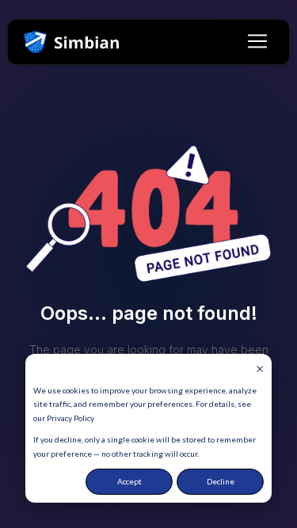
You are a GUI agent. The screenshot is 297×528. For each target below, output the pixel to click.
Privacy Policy (70, 418)
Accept (129, 481)
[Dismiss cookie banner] (260, 369)
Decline (220, 481)
